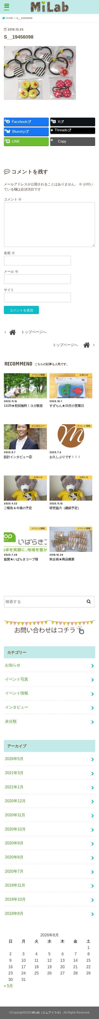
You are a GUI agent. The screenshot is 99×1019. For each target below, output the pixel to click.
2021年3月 (14, 773)
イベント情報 (16, 693)
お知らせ (12, 665)
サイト (9, 290)
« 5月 (8, 986)
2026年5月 (14, 758)
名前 (9, 253)
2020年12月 (15, 801)
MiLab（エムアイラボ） (47, 1012)
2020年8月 (14, 857)
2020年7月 (14, 871)
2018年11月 (15, 885)
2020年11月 (15, 815)
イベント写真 (16, 679)
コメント (13, 199)
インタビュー (16, 707)
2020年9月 (14, 843)
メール (11, 271)
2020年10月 (15, 829)
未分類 (11, 721)
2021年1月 (14, 787)
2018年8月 (14, 913)
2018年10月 (15, 899)
